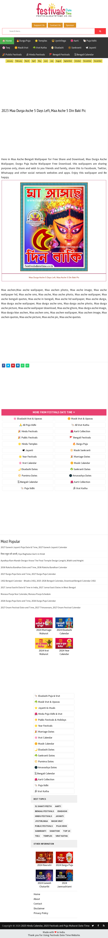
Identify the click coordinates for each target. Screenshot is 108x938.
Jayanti (60, 815)
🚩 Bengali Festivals (59, 54)
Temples (47, 835)
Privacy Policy (41, 913)
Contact (38, 903)
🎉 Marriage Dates (80, 456)
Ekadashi (62, 811)
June (46, 61)
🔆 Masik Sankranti (80, 450)
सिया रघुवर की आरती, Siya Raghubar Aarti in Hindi (23, 553)
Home (37, 894)
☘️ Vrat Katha (40, 47)
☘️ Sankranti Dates (80, 469)
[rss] (104, 926)
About (37, 899)
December (98, 61)
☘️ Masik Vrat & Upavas (47, 701)
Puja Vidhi (61, 825)
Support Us (39, 25)
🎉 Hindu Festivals (28, 431)
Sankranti (40, 830)
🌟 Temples (41, 40)
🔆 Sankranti (74, 47)
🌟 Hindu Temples (27, 443)
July (51, 61)
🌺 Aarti (74, 40)
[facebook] (98, 926)
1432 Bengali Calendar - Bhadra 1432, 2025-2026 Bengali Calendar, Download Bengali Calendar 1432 (48, 580)
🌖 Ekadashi (57, 47)
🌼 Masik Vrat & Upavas (80, 418)
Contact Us (55, 25)
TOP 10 (66, 830)
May (39, 61)
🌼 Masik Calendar (80, 463)
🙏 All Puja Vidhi (27, 425)
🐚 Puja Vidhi (89, 40)
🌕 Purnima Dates (27, 475)
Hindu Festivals (43, 815)
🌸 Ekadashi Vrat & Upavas (27, 418)
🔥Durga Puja (23, 40)
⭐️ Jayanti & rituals (44, 707)
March (27, 61)
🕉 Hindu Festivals (35, 54)
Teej (37, 835)
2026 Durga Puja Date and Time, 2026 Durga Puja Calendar (28, 600)
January (10, 61)
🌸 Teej (6, 47)
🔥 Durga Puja (80, 443)
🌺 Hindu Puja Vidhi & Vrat (48, 713)
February (18, 61)
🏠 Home (7, 40)
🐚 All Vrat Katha (80, 425)
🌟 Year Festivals (28, 456)
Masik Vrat (57, 820)
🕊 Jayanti (91, 47)
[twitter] (93, 926)
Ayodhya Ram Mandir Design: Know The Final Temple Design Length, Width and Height (42, 560)
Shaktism (55, 830)
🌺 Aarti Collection (80, 431)
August (58, 61)
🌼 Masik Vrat (21, 47)
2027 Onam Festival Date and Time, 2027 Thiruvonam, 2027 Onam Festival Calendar (41, 607)
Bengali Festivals (44, 811)
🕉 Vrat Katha (80, 488)
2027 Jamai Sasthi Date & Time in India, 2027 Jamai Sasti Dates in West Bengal (38, 587)
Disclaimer (39, 908)
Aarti (58, 806)
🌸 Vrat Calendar (28, 463)
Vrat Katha (62, 835)
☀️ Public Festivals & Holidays (50, 719)
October (78, 61)
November (87, 61)
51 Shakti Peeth (43, 806)
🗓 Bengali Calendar (84, 54)
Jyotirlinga (41, 820)
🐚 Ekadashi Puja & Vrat (47, 695)
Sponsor (70, 25)
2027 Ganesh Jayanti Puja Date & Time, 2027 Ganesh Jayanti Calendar (34, 547)
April (33, 61)
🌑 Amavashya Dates (80, 475)
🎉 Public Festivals (12, 54)
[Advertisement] (54, 85)
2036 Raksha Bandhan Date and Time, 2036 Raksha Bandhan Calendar (34, 567)
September (68, 61)
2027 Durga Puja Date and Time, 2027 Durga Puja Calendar (28, 574)
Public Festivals (44, 825)
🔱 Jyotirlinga (59, 40)
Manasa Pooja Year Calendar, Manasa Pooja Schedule (26, 594)
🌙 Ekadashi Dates (28, 469)
